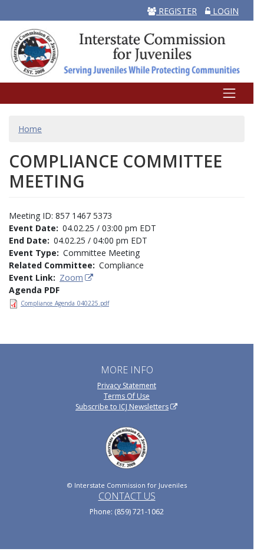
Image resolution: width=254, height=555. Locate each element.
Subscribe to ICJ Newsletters (122, 407)
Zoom (71, 277)
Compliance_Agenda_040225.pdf (65, 303)
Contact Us (127, 496)
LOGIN (224, 11)
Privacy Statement (126, 385)
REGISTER (176, 11)
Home (30, 128)
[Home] (127, 51)
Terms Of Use (127, 396)
